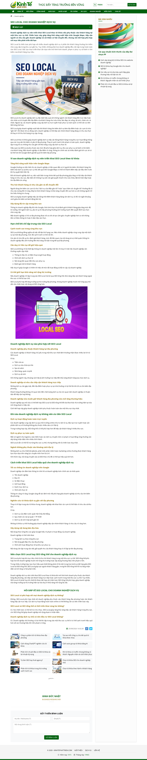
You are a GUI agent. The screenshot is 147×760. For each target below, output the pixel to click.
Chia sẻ (117, 11)
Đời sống (29, 11)
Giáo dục (51, 11)
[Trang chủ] (13, 11)
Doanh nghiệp (95, 11)
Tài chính (74, 11)
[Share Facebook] (86, 628)
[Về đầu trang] (144, 304)
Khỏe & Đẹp (62, 11)
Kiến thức (108, 11)
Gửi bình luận (51, 737)
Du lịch (84, 11)
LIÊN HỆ (97, 750)
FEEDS (100, 5)
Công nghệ (41, 11)
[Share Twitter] (90, 628)
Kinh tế (20, 11)
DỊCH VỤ (88, 750)
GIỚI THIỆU (78, 750)
